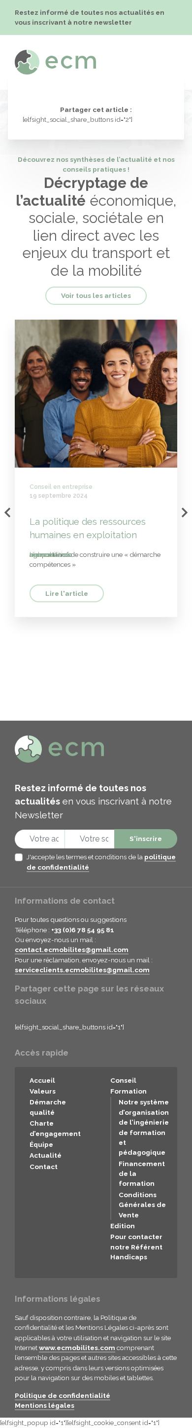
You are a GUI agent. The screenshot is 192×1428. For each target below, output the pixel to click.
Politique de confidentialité (62, 1395)
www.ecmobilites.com (77, 1348)
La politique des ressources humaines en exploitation (88, 528)
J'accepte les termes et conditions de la (101, 862)
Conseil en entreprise (61, 486)
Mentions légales (44, 1405)
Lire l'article (66, 593)
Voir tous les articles (96, 295)
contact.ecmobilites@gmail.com (71, 949)
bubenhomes (50, 554)
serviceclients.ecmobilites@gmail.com (82, 970)
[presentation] (7, 512)
